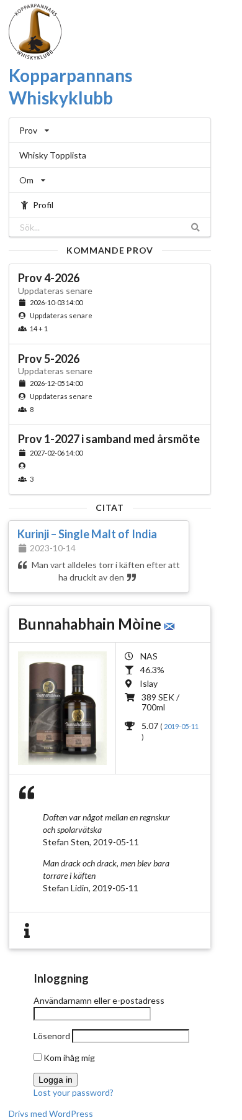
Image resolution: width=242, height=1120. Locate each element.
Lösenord (52, 1035)
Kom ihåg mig (68, 1057)
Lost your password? (74, 1092)
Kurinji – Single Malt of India (87, 534)
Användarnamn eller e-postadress (99, 1000)
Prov (28, 130)
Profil (43, 205)
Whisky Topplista (52, 155)
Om (26, 180)
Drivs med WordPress (51, 1113)
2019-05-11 (181, 726)
